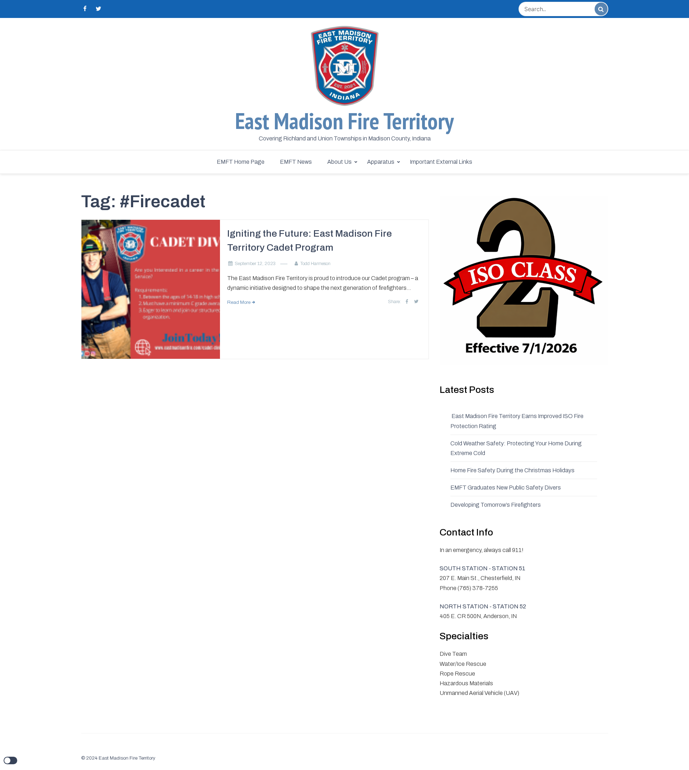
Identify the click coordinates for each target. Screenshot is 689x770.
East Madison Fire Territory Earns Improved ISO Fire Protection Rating (516, 421)
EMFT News (296, 162)
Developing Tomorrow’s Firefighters (495, 505)
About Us (339, 162)
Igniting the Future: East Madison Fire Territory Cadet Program (309, 240)
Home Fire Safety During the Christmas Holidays (512, 470)
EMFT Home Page (240, 162)
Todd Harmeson (315, 263)
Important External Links (441, 162)
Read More (238, 302)
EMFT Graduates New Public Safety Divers (505, 487)
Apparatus (380, 162)
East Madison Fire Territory (344, 121)
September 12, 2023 (255, 263)
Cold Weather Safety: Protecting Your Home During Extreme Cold (516, 448)
